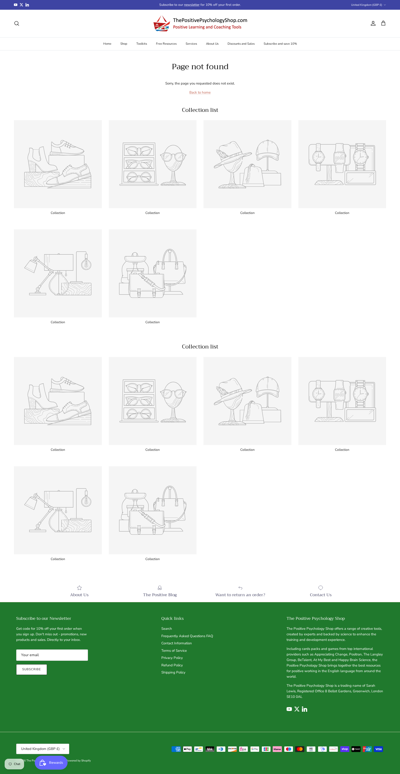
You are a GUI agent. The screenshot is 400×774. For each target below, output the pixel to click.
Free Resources (166, 43)
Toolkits (141, 43)
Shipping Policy (173, 672)
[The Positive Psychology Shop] (200, 23)
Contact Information (176, 643)
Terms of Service (174, 650)
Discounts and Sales (241, 43)
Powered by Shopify (78, 760)
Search (166, 628)
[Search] (16, 23)
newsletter (192, 5)
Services (191, 43)
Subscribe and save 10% (280, 43)
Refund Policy (172, 665)
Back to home (200, 92)
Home (107, 43)
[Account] (372, 23)
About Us (212, 43)
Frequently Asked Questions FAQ (187, 636)
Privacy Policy (172, 657)
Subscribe (31, 669)
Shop (123, 43)
